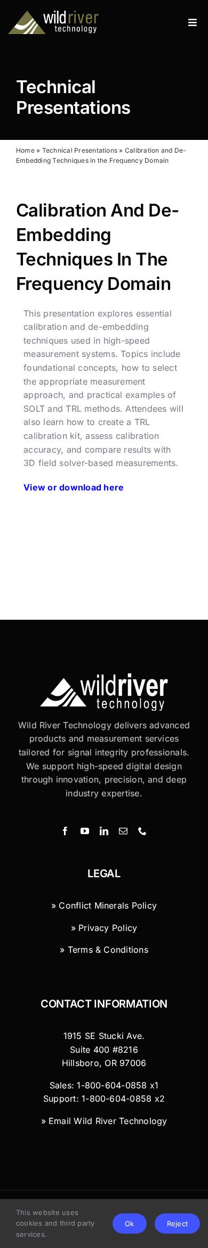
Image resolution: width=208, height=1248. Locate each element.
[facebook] (65, 831)
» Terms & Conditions (104, 949)
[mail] (123, 831)
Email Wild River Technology (108, 1121)
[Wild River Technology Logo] (104, 677)
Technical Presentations (73, 97)
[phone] (142, 831)
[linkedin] (104, 831)
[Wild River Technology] (54, 15)
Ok (129, 1223)
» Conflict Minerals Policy (104, 905)
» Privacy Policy (104, 927)
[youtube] (85, 831)
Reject (177, 1223)
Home (25, 150)
